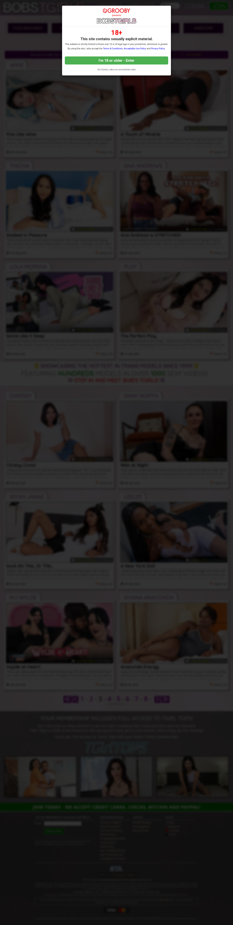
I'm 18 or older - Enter (117, 60)
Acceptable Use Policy (135, 48)
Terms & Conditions (113, 48)
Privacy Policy (158, 48)
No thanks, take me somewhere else (117, 69)
